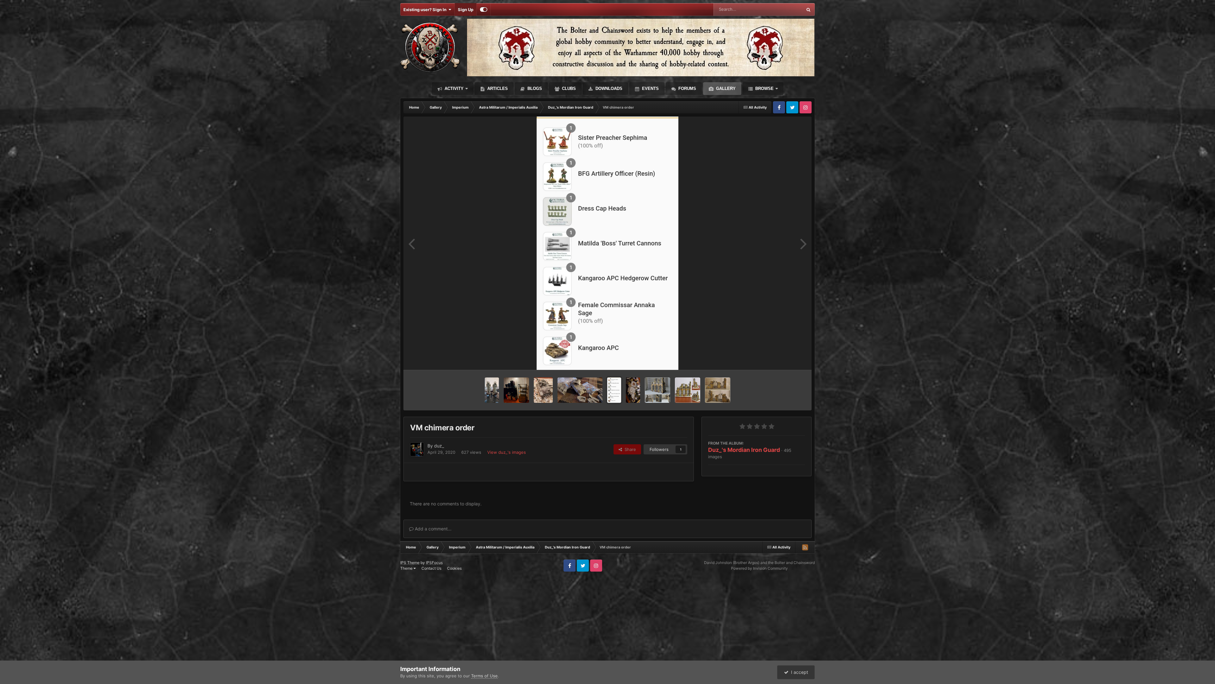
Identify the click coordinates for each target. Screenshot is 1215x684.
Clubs (568, 88)
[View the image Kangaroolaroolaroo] (580, 390)
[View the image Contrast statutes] (492, 390)
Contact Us (431, 568)
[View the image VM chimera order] (614, 390)
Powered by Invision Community (759, 568)
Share (629, 449)
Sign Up (465, 9)
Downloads (608, 88)
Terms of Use (484, 675)
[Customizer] (483, 9)
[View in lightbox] (607, 243)
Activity (453, 88)
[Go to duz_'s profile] (417, 449)
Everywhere (783, 9)
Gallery (725, 88)
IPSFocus (434, 562)
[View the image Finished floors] (633, 390)
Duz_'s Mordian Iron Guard (744, 449)
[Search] (808, 9)
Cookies (454, 568)
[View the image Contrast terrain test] (717, 390)
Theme (407, 568)
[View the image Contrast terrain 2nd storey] (687, 390)
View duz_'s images (506, 452)
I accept (798, 672)
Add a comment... (433, 528)
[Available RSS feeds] (805, 547)
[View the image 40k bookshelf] (516, 390)
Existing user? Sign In (425, 9)
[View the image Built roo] (543, 390)
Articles (497, 88)
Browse (764, 88)
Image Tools (785, 358)
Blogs (534, 88)
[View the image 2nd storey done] (657, 390)
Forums (686, 88)
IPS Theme (410, 562)
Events (650, 88)
